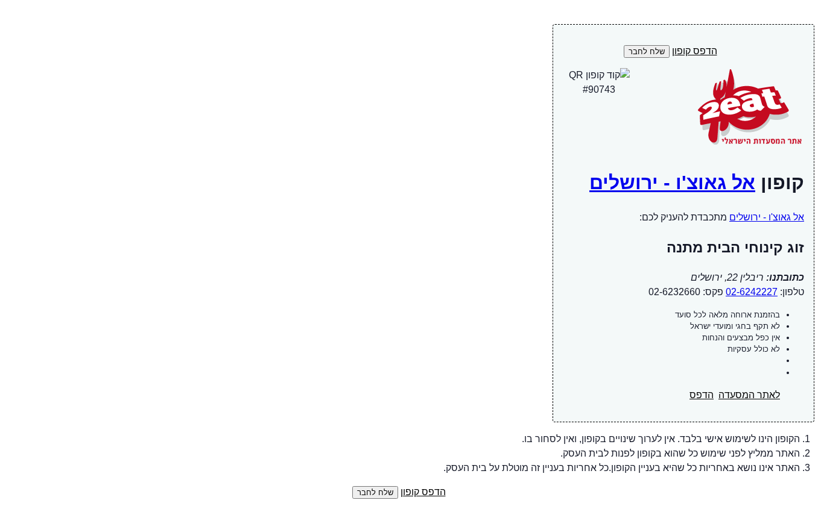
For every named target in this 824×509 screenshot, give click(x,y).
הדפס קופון (694, 51)
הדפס (701, 395)
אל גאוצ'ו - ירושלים (672, 182)
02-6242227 (752, 292)
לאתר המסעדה (749, 395)
